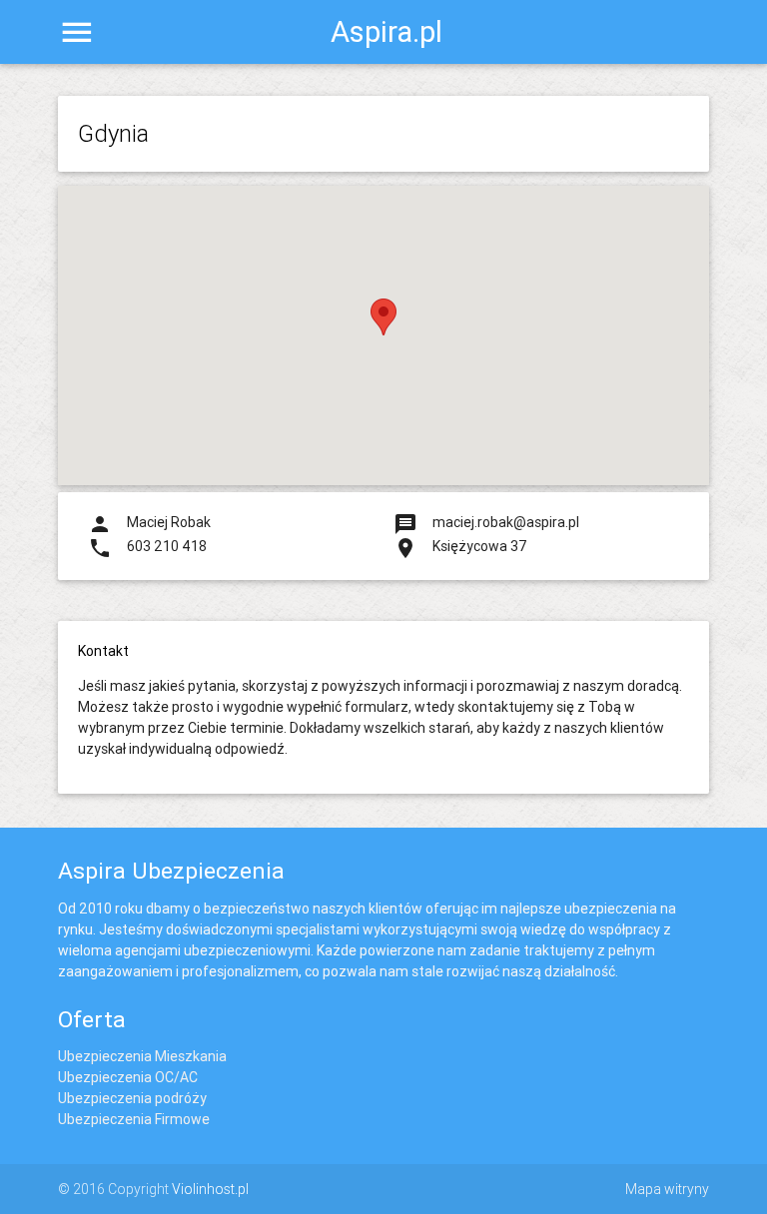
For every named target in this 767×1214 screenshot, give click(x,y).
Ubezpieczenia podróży (132, 1098)
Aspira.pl (383, 32)
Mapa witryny (667, 1189)
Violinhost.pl (210, 1189)
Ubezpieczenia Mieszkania (142, 1056)
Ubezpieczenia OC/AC (128, 1077)
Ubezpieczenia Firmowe (134, 1119)
